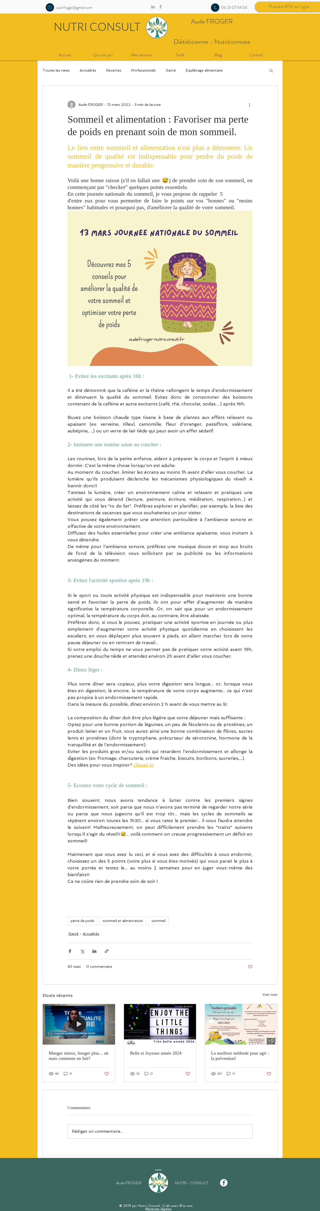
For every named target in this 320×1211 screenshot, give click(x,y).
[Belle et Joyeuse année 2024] (160, 1024)
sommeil (159, 921)
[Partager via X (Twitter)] (82, 951)
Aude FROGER (212, 21)
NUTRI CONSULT (97, 26)
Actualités (88, 70)
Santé (171, 70)
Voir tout (270, 995)
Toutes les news (56, 70)
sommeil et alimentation (123, 921)
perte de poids (82, 921)
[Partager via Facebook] (70, 951)
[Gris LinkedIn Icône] (153, 6)
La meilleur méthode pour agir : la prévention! (240, 1056)
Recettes (113, 70)
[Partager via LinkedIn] (94, 951)
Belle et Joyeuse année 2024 (156, 1053)
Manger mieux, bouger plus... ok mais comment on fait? (78, 1056)
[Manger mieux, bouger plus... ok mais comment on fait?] (79, 1024)
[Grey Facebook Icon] (160, 6)
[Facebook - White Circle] (224, 1182)
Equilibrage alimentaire (204, 70)
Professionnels (143, 70)
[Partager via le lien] (106, 951)
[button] (271, 70)
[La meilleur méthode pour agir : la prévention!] (241, 1024)
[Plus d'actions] (249, 105)
